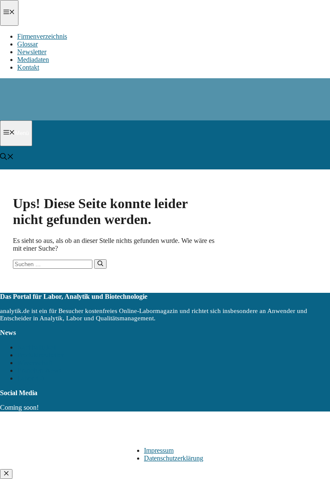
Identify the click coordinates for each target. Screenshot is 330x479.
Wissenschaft (34, 362)
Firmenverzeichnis (42, 36)
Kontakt (28, 67)
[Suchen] (100, 264)
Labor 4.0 (30, 378)
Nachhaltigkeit (37, 347)
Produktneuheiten (41, 355)
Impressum (159, 450)
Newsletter (31, 51)
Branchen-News (39, 370)
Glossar (27, 44)
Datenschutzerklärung (173, 458)
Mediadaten (33, 59)
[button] (7, 157)
